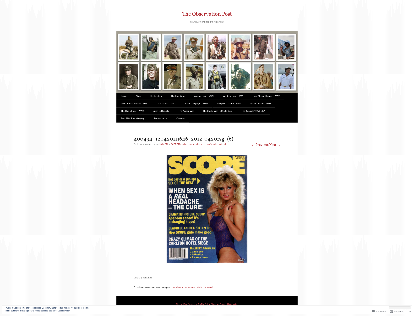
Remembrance (160, 118)
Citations (180, 118)
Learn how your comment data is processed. (192, 287)
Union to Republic (161, 111)
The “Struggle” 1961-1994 (253, 111)
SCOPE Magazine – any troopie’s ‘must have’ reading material (198, 144)
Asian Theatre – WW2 (260, 103)
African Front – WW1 (204, 96)
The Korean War (186, 111)
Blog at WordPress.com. (186, 304)
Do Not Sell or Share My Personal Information (218, 304)
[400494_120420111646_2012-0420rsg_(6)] (207, 209)
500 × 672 (163, 144)
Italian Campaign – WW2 (196, 103)
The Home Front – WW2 (132, 111)
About (138, 96)
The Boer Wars (178, 96)
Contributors (156, 96)
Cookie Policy (64, 311)
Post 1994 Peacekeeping (132, 118)
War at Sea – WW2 (166, 103)
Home (123, 96)
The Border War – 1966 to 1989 (217, 111)
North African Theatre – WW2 (134, 103)
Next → (274, 145)
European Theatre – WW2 (229, 103)
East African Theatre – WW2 (266, 96)
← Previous (260, 145)
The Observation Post (207, 14)
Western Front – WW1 (233, 96)
